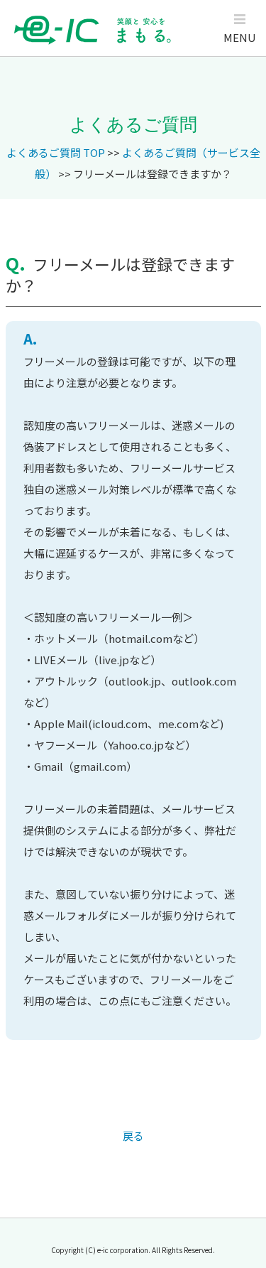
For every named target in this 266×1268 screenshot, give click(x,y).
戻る (133, 1135)
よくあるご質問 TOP (55, 152)
